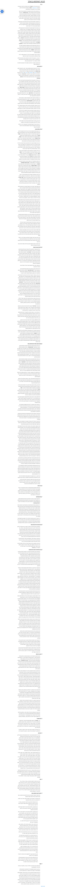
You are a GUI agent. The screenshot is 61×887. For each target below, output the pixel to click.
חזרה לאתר (43, 886)
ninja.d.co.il (35, 7)
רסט (35, 72)
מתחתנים (31, 72)
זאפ (26, 72)
